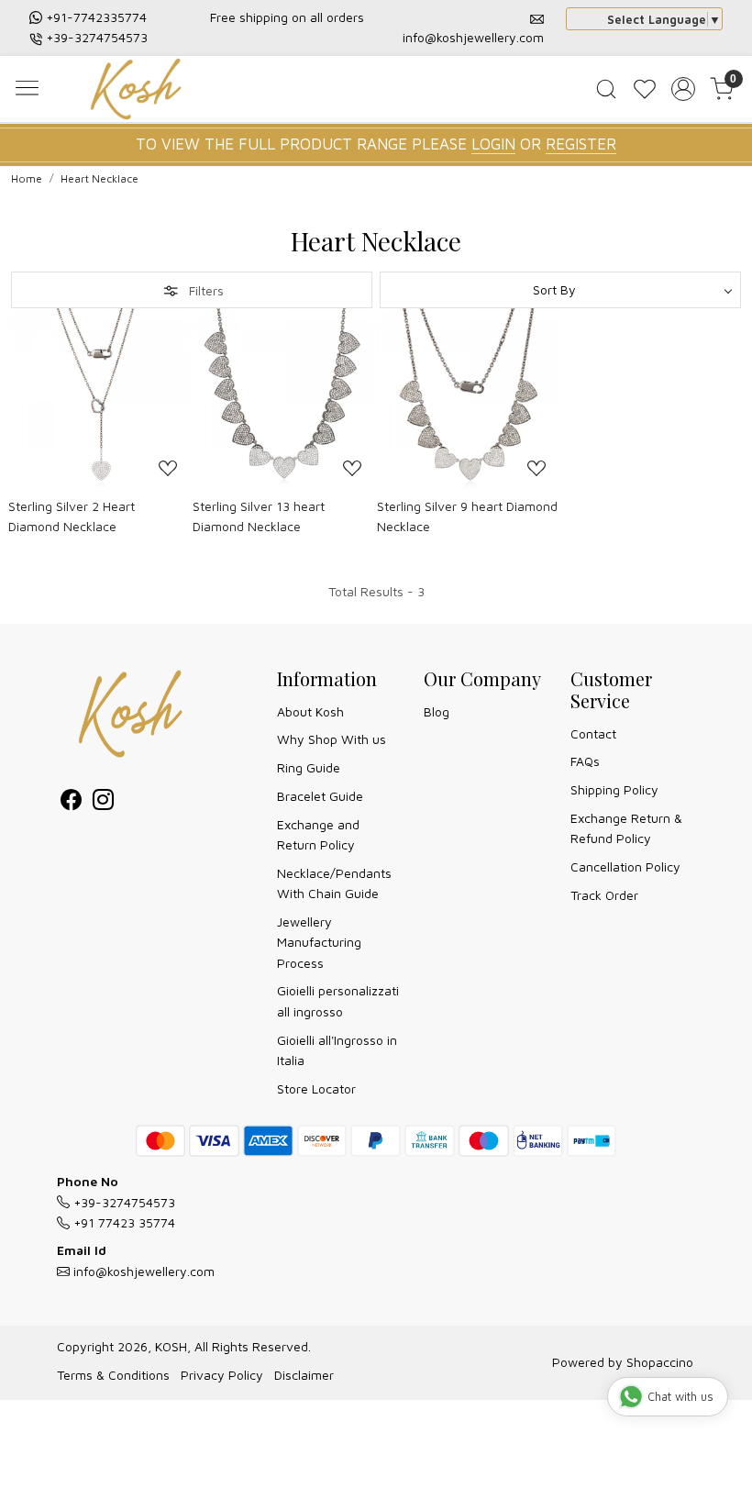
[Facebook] (71, 802)
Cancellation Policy (625, 866)
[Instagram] (103, 802)
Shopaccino (659, 1362)
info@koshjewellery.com (473, 37)
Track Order (604, 895)
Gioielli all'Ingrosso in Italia (337, 1050)
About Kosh (310, 711)
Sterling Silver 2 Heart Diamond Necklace (71, 516)
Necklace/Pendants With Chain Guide (334, 883)
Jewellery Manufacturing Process (319, 942)
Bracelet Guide (320, 796)
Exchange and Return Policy (318, 834)
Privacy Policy (222, 1375)
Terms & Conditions (113, 1375)
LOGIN (493, 144)
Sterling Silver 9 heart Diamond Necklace (467, 516)
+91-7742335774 (96, 17)
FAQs (585, 761)
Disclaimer (304, 1375)
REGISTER (581, 144)
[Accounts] (683, 89)
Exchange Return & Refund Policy (626, 828)
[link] (606, 89)
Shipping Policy (614, 789)
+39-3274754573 (97, 37)
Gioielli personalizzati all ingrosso (338, 1000)
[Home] (140, 91)
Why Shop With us (331, 739)
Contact (593, 733)
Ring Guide (308, 767)
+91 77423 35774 (122, 1222)
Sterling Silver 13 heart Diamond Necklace (259, 516)
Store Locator (316, 1088)
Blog (436, 711)
